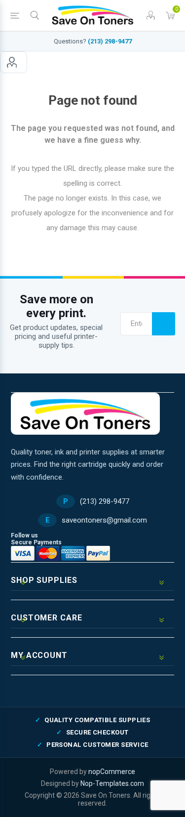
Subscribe (163, 323)
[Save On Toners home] (85, 414)
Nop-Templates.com (112, 783)
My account (13, 62)
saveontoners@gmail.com (104, 520)
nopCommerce (111, 772)
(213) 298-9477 (110, 41)
